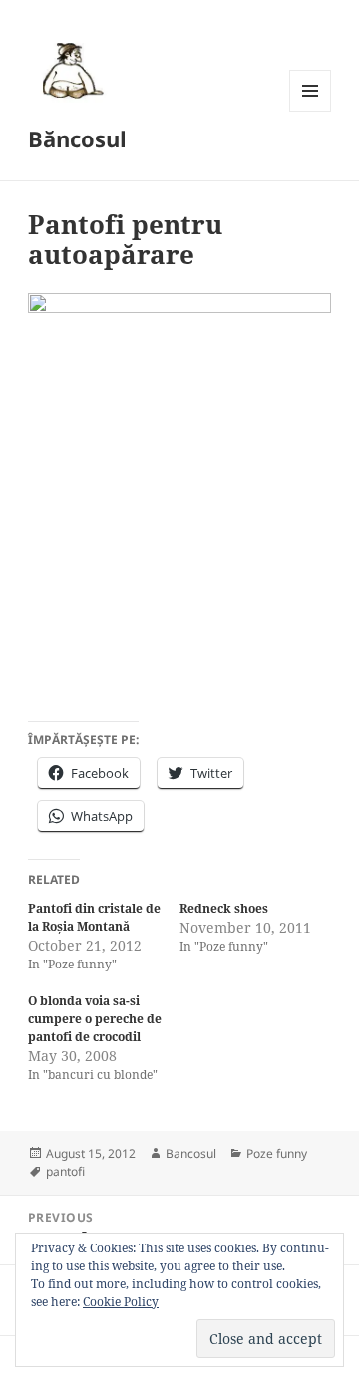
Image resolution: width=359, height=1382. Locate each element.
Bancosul (191, 1153)
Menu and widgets (310, 111)
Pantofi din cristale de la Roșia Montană (94, 917)
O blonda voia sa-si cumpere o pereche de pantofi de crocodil (95, 1018)
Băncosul (77, 138)
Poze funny (276, 1153)
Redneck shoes (224, 908)
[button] (70, 70)
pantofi (65, 1171)
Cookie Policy (121, 1301)
